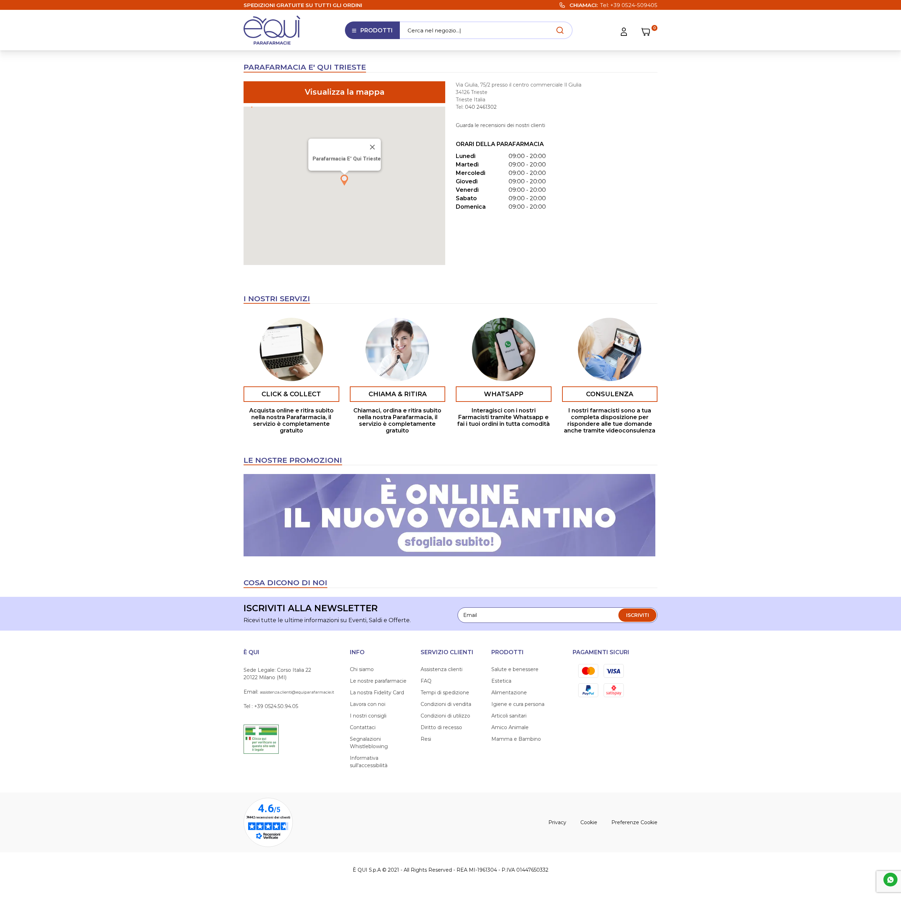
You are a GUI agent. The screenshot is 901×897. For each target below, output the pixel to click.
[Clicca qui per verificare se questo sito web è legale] (261, 738)
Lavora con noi (367, 704)
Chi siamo (362, 669)
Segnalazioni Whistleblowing (369, 743)
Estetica (501, 681)
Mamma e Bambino (516, 739)
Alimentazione (509, 692)
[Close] (372, 147)
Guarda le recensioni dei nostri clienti (500, 125)
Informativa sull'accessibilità (369, 762)
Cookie (588, 822)
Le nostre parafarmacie (378, 681)
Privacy (557, 822)
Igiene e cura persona (517, 704)
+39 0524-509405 (633, 5)
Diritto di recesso (441, 727)
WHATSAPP (503, 394)
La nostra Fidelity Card (377, 692)
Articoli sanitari (509, 716)
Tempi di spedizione (445, 692)
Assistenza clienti (441, 669)
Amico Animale (510, 727)
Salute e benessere (514, 669)
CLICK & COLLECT (291, 394)
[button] (344, 180)
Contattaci (363, 727)
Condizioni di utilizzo (445, 716)
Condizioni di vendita (446, 704)
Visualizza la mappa (344, 92)
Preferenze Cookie (634, 822)
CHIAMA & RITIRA (397, 394)
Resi (426, 739)
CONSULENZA (609, 394)
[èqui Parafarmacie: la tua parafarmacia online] (272, 30)
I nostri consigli (368, 716)
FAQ (426, 681)
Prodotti (372, 33)
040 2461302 (481, 107)
